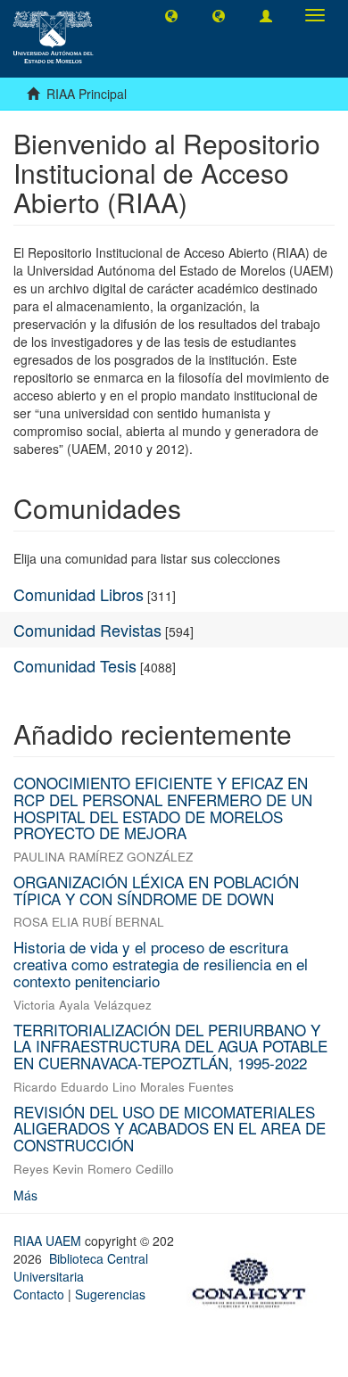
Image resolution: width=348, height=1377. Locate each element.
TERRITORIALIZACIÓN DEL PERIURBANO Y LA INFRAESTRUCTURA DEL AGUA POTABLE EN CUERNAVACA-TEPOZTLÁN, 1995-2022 (170, 1046)
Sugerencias (110, 1294)
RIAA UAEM (49, 1240)
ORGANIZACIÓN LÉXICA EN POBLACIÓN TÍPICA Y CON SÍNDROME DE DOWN (156, 890)
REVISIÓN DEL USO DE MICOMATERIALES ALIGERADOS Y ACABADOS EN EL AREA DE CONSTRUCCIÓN (169, 1128)
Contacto (38, 1294)
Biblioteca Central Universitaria (80, 1267)
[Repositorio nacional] (254, 1280)
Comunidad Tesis (75, 665)
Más (25, 1195)
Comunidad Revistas (87, 629)
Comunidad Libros (78, 594)
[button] (171, 15)
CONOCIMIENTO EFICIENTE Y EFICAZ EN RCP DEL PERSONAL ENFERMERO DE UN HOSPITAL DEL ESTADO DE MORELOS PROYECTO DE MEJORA (162, 807)
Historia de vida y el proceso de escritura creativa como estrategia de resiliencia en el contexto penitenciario (160, 963)
